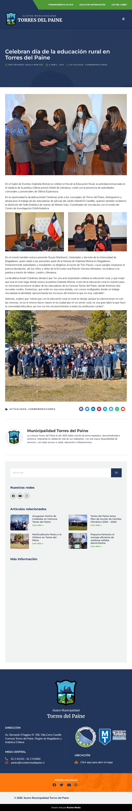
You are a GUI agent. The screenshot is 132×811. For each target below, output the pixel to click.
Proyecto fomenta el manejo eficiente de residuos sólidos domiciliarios (102, 539)
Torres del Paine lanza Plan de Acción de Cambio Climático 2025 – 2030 (106, 519)
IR (116, 472)
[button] (81, 409)
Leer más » (37, 525)
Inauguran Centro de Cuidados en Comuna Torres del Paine (44, 519)
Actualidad (77, 65)
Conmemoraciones (96, 65)
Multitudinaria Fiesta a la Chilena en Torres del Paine (47, 537)
